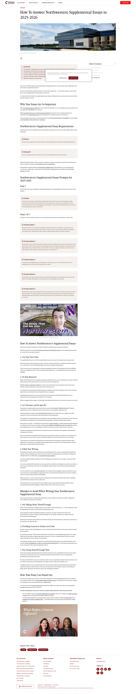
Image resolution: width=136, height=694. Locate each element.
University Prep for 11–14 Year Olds (25, 666)
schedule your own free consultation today (32, 599)
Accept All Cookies (73, 77)
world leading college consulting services (46, 580)
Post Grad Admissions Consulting (25, 668)
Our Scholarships (47, 675)
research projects (54, 423)
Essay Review (20, 680)
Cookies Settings (63, 77)
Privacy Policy (55, 684)
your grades (26, 113)
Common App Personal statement (47, 455)
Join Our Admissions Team (49, 671)
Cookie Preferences (48, 684)
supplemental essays (34, 114)
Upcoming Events (101, 661)
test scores (32, 113)
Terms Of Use (40, 684)
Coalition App (48, 167)
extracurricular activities (43, 113)
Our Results (46, 663)
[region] (68, 75)
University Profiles (74, 661)
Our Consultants (47, 661)
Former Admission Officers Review (25, 671)
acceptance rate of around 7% (31, 108)
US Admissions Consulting (23, 661)
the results (68, 597)
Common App (41, 167)
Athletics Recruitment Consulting (25, 673)
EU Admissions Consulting (23, 675)
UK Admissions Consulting (23, 663)
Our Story (45, 666)
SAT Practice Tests (74, 666)
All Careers (46, 673)
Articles (72, 663)
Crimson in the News (48, 668)
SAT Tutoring (20, 678)
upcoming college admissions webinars (45, 593)
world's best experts (37, 585)
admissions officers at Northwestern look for (50, 350)
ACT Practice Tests (74, 668)
